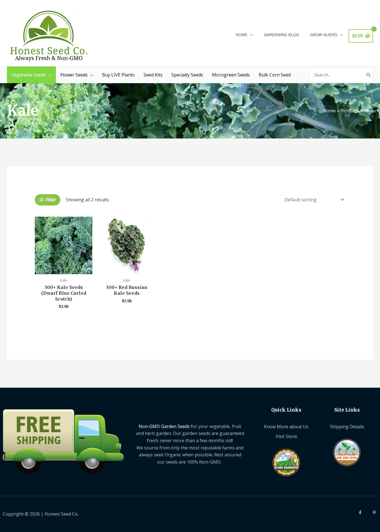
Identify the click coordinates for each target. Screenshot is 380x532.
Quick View (63, 269)
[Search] (369, 75)
